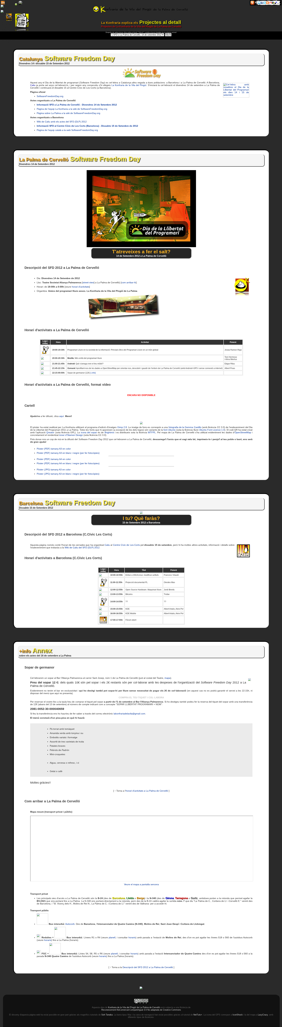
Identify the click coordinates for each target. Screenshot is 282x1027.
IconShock (238, 1014)
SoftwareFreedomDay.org (50, 96)
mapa (167, 678)
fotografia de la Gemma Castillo (185, 427)
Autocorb (70, 924)
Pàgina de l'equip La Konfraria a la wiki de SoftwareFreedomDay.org (72, 109)
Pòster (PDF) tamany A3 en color (54, 448)
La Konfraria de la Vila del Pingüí (128, 85)
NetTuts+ (197, 1014)
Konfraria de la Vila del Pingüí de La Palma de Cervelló (134, 1007)
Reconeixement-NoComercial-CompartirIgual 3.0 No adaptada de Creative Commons (141, 1010)
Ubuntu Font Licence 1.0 (212, 430)
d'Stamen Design (71, 435)
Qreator (50, 432)
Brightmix (109, 432)
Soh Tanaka (107, 1014)
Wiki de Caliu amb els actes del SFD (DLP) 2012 (62, 121)
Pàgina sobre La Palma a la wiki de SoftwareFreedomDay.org (68, 113)
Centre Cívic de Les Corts (126, 545)
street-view (88, 282)
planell (112, 937)
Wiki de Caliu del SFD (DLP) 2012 (82, 547)
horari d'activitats (80, 286)
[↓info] (93, 373)
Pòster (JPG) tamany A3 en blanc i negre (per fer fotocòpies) (68, 473)
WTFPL (152, 432)
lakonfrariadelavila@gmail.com (129, 713)
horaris (132, 937)
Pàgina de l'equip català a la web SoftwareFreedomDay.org (67, 130)
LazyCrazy (263, 1014)
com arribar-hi (128, 282)
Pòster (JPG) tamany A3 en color (54, 469)
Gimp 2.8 (122, 427)
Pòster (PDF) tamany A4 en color (54, 459)
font (170, 430)
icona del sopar (89, 432)
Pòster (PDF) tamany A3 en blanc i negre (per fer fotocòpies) (68, 453)
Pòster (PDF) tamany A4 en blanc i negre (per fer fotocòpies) (68, 463)
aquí (61, 416)
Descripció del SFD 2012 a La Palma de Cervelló (148, 967)
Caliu (32, 85)
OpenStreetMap (243, 432)
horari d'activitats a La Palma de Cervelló (147, 790)
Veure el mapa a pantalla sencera (141, 884)
